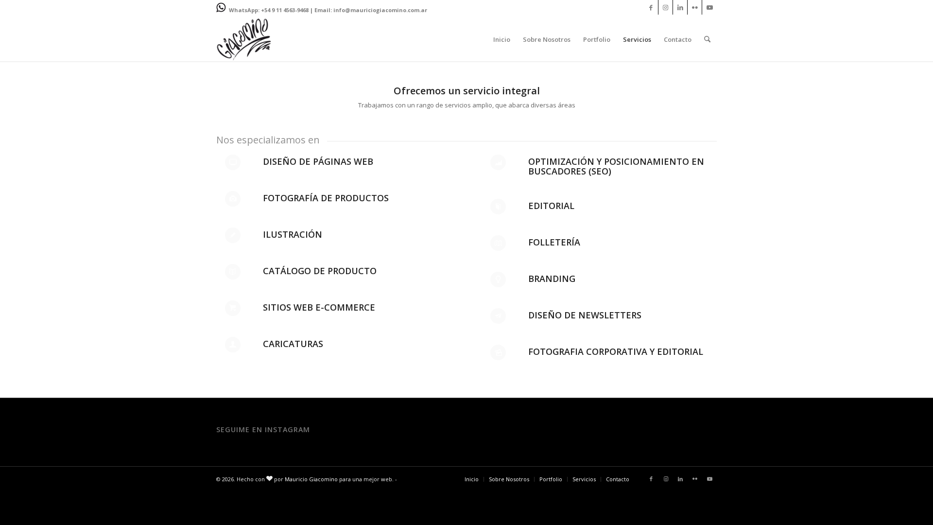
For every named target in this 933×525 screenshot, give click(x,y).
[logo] (243, 39)
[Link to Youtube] (709, 7)
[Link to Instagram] (665, 7)
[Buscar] (707, 39)
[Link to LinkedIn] (680, 7)
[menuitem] (502, 39)
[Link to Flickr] (695, 7)
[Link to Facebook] (651, 7)
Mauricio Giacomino (311, 479)
